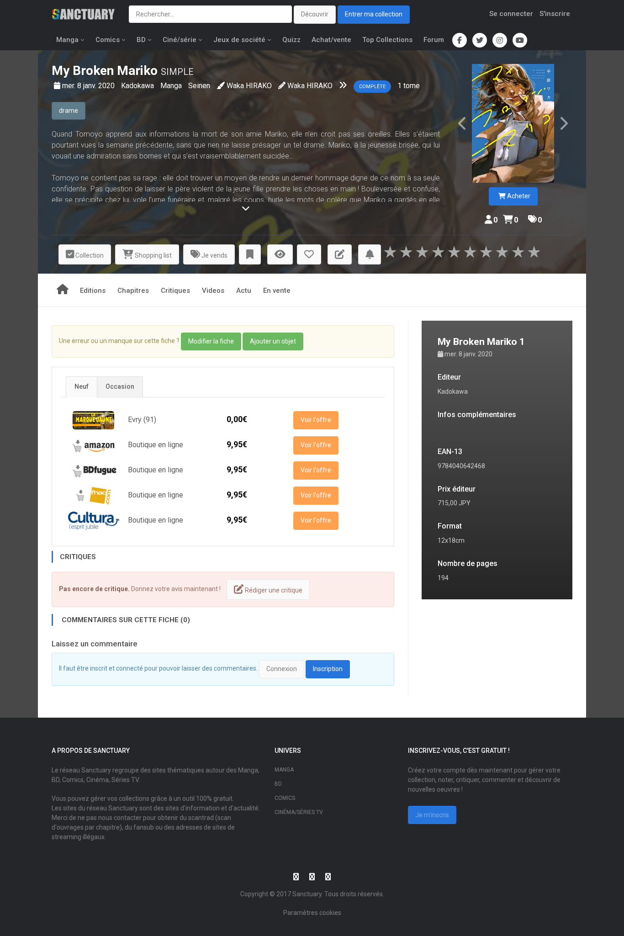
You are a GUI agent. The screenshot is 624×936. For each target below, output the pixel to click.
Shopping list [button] (152, 255)
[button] (250, 254)
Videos (213, 290)
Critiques (175, 290)
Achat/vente (331, 40)
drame (68, 110)
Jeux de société (239, 40)
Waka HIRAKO (249, 85)
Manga (67, 40)
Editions (93, 290)
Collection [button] (89, 255)
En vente (277, 290)
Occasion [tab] (120, 386)
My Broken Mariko (105, 70)
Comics (107, 40)
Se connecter (511, 14)
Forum (433, 40)
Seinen (199, 85)
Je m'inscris (432, 815)
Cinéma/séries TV (299, 812)
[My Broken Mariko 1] (513, 123)
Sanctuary (307, 894)
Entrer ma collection (373, 14)
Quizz (291, 40)
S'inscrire (554, 14)
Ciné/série (179, 40)
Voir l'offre (316, 419)
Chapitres (133, 290)
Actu (243, 290)
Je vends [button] (213, 255)
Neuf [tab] (81, 386)
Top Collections (387, 40)
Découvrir (314, 14)
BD (141, 40)
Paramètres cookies (312, 912)
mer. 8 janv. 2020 (89, 85)
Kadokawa (138, 85)
